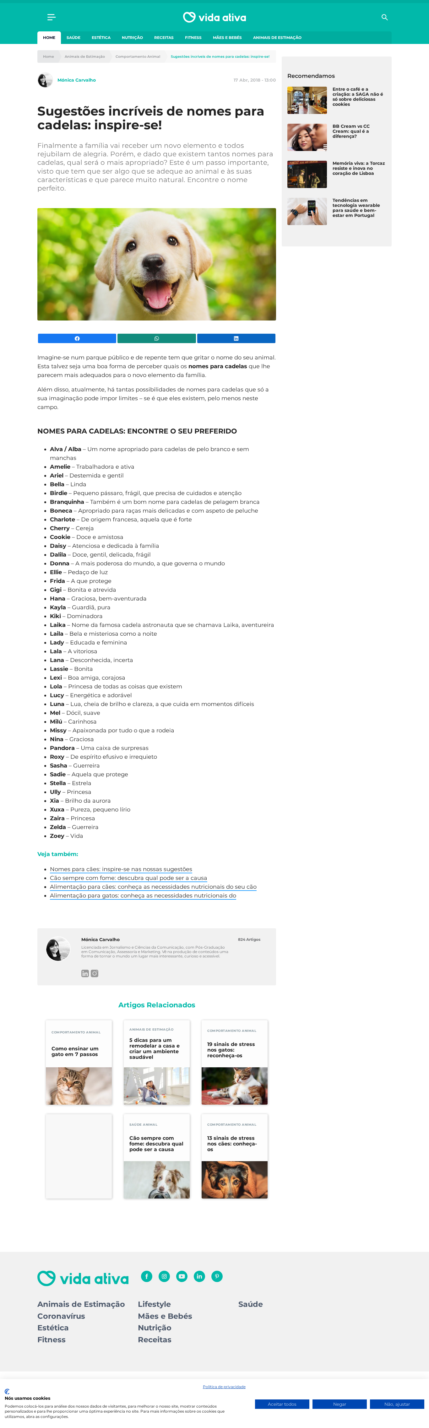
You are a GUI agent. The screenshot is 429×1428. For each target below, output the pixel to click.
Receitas (164, 37)
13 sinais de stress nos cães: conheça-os (232, 1143)
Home (49, 37)
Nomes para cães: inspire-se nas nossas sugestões (121, 869)
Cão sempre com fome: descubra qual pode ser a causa (128, 878)
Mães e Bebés (227, 37)
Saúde (73, 37)
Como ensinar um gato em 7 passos (75, 1051)
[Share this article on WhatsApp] (156, 338)
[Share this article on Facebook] (77, 338)
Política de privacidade (224, 1386)
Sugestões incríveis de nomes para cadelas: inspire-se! (220, 57)
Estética (101, 37)
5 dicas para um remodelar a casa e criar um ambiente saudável (154, 1048)
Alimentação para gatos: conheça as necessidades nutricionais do (143, 895)
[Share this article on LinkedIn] (236, 338)
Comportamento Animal (138, 57)
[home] (214, 17)
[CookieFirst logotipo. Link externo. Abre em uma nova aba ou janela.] (7, 1391)
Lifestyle (154, 1304)
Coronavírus (61, 1316)
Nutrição (132, 37)
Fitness (193, 37)
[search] (385, 17)
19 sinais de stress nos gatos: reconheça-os (231, 1050)
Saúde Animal (143, 1125)
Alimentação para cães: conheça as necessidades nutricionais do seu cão (153, 886)
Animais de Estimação (277, 37)
